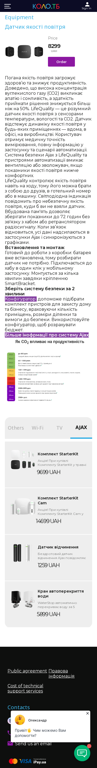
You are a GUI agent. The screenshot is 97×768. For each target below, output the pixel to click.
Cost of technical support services (25, 688)
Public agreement (27, 671)
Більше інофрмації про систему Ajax (47, 335)
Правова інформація (61, 673)
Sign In (86, 8)
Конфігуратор (21, 299)
